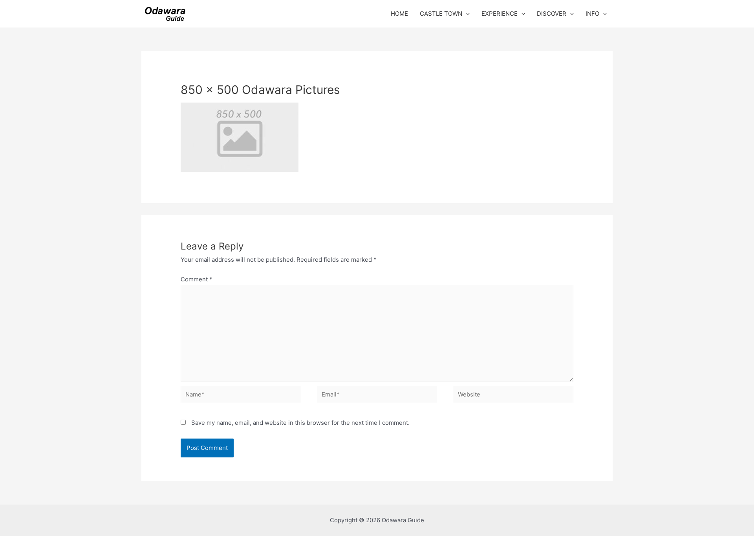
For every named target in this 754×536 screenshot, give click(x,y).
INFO (592, 13)
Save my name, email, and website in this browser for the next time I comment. (300, 422)
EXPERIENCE (499, 13)
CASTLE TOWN (441, 13)
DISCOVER (551, 13)
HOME (399, 13)
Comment (196, 279)
